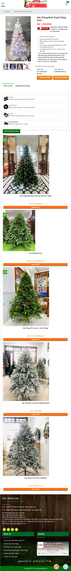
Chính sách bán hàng (11, 544)
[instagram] (12, 529)
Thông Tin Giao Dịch (11, 557)
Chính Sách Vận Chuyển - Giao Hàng (16, 550)
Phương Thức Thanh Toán (12, 547)
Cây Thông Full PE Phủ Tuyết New (35, 478)
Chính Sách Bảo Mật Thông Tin (14, 540)
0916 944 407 (58, 69)
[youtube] (16, 529)
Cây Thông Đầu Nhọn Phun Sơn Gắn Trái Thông (35, 196)
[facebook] (4, 529)
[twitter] (8, 529)
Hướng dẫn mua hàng (22, 86)
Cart (66, 4)
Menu (2, 6)
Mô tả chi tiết (8, 86)
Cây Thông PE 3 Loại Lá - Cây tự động (35, 328)
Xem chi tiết (35, 164)
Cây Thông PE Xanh (35, 253)
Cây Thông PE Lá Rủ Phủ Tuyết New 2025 (35, 403)
